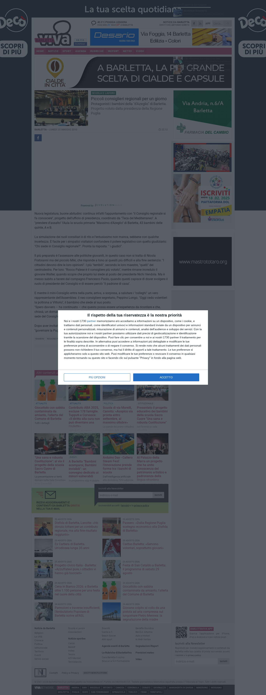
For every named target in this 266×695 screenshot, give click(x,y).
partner (91, 321)
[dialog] (133, 347)
